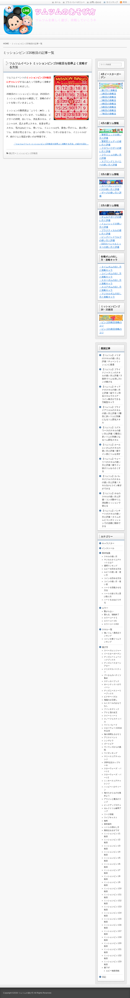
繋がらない (109, 611)
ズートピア (109, 744)
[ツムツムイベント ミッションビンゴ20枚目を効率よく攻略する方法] (70, 120)
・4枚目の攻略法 (107, 103)
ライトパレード (110, 725)
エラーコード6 (110, 621)
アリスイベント (110, 737)
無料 (106, 821)
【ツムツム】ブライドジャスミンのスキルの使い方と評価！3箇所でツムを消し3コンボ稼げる (112, 375)
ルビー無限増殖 (112, 971)
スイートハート (110, 716)
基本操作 (108, 824)
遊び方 (12, 153)
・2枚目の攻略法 (107, 97)
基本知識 (106, 553)
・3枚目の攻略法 (107, 100)
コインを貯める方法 (112, 578)
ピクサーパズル (110, 697)
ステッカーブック (111, 681)
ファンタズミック (111, 709)
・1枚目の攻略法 (107, 93)
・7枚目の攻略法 (107, 113)
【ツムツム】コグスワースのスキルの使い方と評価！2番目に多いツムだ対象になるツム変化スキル (112, 433)
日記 (104, 977)
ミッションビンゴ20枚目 (27, 153)
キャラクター (108, 543)
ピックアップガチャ (112, 805)
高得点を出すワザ (111, 830)
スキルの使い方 (110, 556)
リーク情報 (109, 814)
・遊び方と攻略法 (108, 90)
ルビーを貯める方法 (112, 569)
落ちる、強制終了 (111, 614)
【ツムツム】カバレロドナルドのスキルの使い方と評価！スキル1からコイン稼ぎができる (112, 482)
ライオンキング (110, 753)
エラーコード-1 (110, 618)
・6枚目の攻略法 (107, 110)
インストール (108, 548)
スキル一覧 (107, 629)
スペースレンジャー (112, 650)
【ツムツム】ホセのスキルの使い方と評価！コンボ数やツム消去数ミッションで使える (111, 499)
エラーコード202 (111, 624)
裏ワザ (107, 967)
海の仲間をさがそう (112, 734)
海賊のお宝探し (110, 700)
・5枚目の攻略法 (107, 107)
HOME (6, 43)
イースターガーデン (112, 654)
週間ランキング (110, 566)
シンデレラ (109, 741)
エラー (105, 608)
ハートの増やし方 (111, 827)
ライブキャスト (110, 817)
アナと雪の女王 (110, 712)
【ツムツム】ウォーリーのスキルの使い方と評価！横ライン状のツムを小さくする (111, 465)
